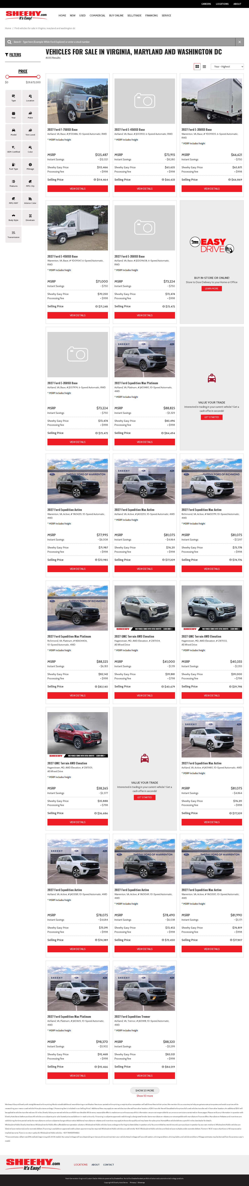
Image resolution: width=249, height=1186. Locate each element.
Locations (222, 4)
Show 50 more (145, 1095)
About (237, 4)
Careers (206, 4)
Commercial (97, 15)
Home (62, 15)
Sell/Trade (134, 15)
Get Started (211, 417)
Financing (151, 15)
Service (166, 15)
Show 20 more (145, 1090)
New (72, 15)
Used (82, 15)
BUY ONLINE (116, 15)
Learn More (211, 288)
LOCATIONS (81, 1164)
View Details (78, 188)
